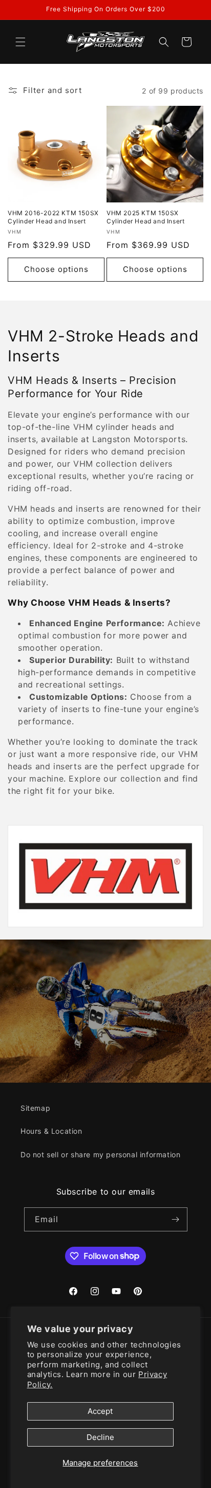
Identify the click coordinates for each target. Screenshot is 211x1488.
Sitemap (35, 1108)
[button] (20, 42)
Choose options (56, 269)
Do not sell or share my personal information (100, 1154)
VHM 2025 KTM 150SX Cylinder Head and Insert (145, 217)
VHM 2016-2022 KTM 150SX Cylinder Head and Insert (53, 217)
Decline (100, 1437)
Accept (100, 1411)
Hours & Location (51, 1131)
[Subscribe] (175, 1219)
